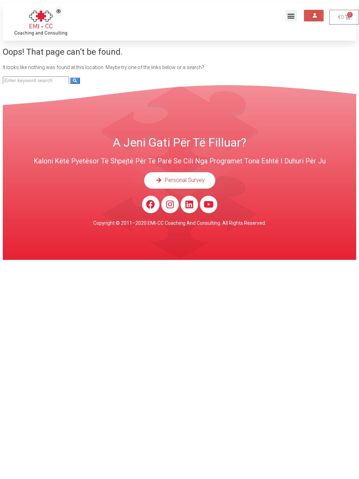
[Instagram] (170, 204)
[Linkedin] (189, 204)
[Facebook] (151, 204)
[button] (291, 15)
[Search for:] (36, 80)
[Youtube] (208, 204)
